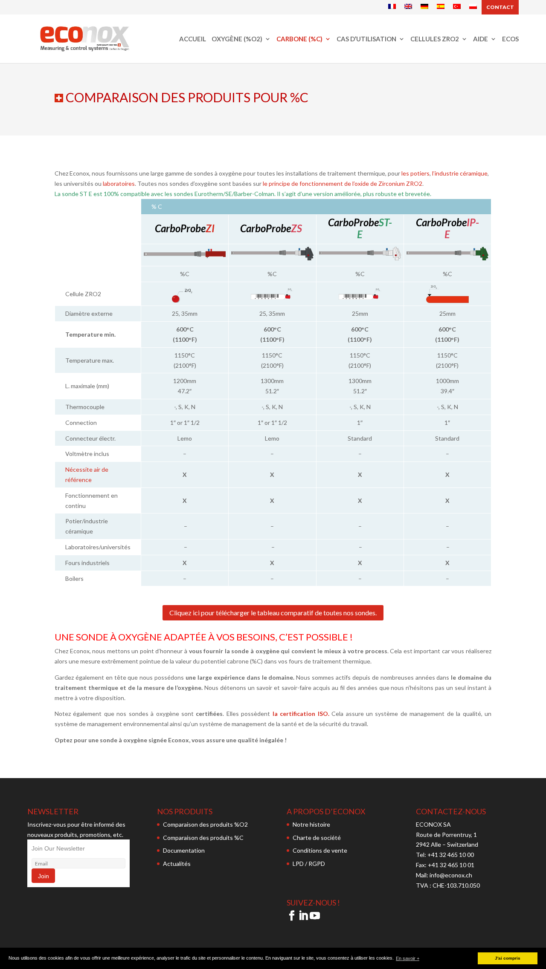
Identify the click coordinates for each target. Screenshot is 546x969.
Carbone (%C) (299, 39)
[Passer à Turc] (457, 7)
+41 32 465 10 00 (450, 854)
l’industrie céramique (460, 173)
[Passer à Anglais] (408, 7)
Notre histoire (311, 824)
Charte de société (317, 837)
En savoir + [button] (407, 958)
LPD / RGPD (309, 863)
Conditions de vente (320, 850)
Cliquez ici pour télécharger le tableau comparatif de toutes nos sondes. (273, 613)
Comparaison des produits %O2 (205, 824)
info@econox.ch (451, 875)
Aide (480, 39)
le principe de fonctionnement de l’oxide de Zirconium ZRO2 (342, 183)
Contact (500, 7)
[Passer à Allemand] (424, 7)
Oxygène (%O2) (237, 39)
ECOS (510, 39)
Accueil (192, 39)
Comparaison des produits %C (203, 837)
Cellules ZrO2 (434, 39)
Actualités (177, 863)
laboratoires (119, 183)
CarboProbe (265, 228)
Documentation (184, 850)
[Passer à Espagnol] (440, 7)
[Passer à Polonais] (473, 7)
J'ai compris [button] (507, 958)
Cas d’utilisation (366, 39)
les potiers (415, 173)
